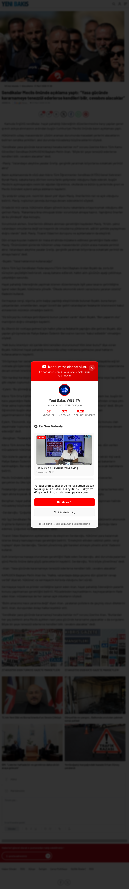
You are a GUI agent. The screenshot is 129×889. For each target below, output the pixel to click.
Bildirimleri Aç (66, 512)
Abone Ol (66, 502)
